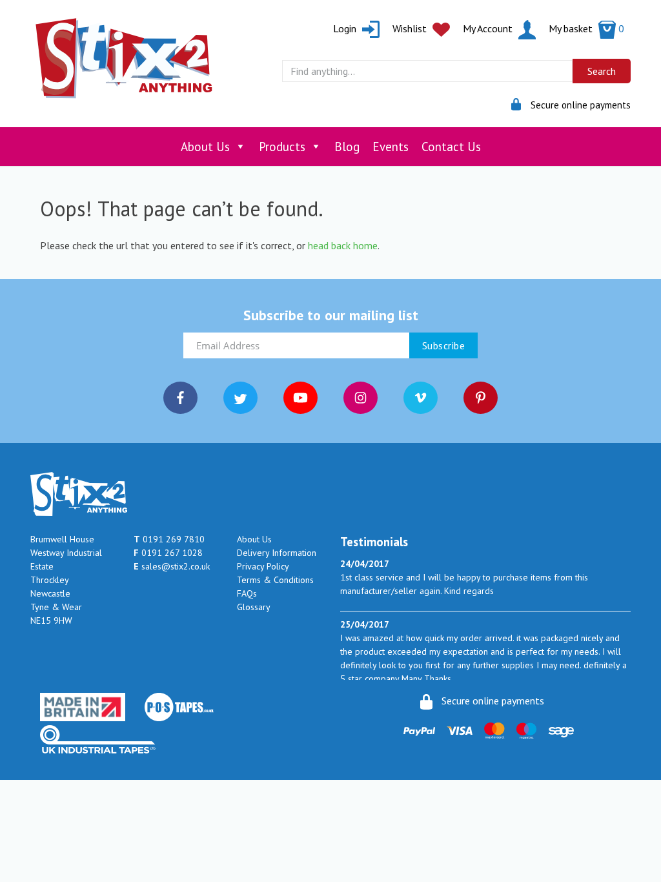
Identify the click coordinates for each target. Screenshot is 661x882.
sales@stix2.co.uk (172, 566)
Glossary (253, 607)
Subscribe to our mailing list (330, 315)
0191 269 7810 (169, 539)
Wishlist (410, 28)
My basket (586, 28)
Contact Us (451, 146)
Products (282, 146)
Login (346, 28)
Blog (347, 146)
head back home (343, 245)
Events (390, 146)
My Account (489, 28)
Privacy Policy (263, 566)
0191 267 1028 (168, 553)
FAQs (247, 593)
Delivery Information (276, 553)
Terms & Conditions (275, 580)
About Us (205, 146)
